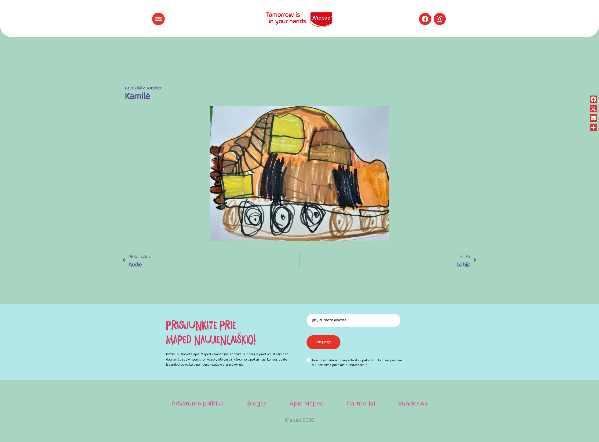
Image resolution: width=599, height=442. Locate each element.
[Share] (593, 127)
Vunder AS (413, 403)
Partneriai (361, 403)
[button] (158, 19)
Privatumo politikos (331, 365)
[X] (593, 108)
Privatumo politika (197, 403)
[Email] (593, 118)
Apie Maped (306, 403)
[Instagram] (440, 19)
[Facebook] (425, 19)
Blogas (257, 403)
